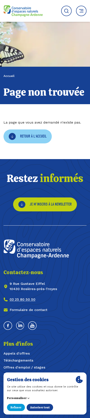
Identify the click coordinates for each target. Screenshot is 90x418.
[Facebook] (7, 325)
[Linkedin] (20, 325)
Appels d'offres (16, 353)
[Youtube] (32, 325)
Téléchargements (18, 360)
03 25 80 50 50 (22, 299)
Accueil (8, 76)
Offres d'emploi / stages (24, 367)
